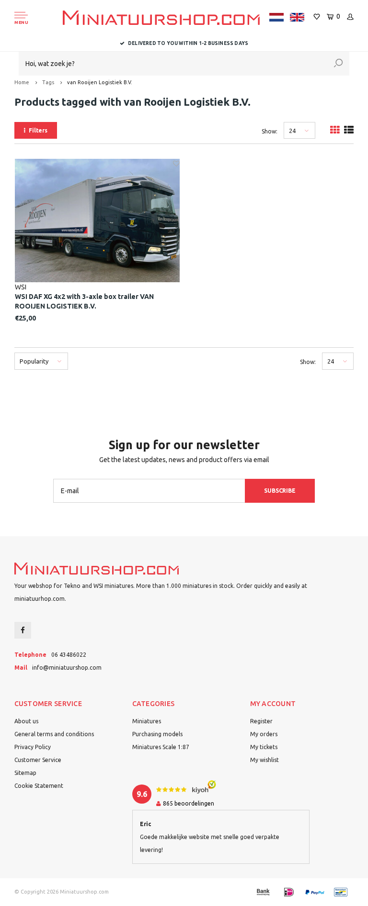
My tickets (263, 747)
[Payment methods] (263, 892)
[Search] (338, 64)
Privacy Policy (32, 747)
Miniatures (146, 721)
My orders (263, 734)
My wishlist (264, 760)
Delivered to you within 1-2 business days (188, 43)
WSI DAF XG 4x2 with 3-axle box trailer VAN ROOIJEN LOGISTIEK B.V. (84, 301)
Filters (38, 130)
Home (21, 82)
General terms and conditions (54, 734)
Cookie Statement (38, 786)
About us (26, 721)
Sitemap (25, 773)
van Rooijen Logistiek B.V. (99, 82)
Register (261, 721)
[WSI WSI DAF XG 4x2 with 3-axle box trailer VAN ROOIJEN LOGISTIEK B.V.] (97, 220)
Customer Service (37, 760)
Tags (48, 82)
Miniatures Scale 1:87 (160, 747)
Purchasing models (157, 734)
